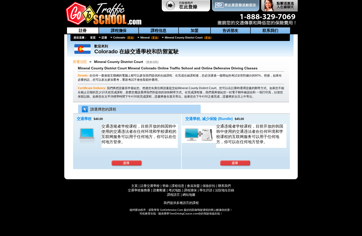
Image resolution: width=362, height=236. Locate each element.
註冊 (83, 30)
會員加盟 (193, 186)
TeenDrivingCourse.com (183, 213)
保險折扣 (208, 186)
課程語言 (173, 195)
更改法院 (152, 61)
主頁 (134, 186)
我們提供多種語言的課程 (181, 203)
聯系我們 (224, 186)
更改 (130, 37)
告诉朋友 (230, 30)
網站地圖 (188, 195)
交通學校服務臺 (139, 190)
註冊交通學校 (150, 186)
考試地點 (174, 190)
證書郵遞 (159, 190)
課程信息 (158, 30)
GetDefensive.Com (171, 209)
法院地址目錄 (224, 190)
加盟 (194, 30)
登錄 (165, 186)
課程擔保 (119, 30)
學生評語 (205, 190)
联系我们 (270, 30)
